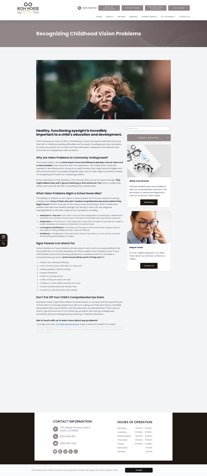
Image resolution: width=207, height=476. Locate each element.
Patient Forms (132, 8)
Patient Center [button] (149, 16)
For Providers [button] (167, 16)
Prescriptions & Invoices (156, 8)
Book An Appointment (109, 8)
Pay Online (179, 8)
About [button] (109, 16)
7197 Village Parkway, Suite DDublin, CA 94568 (75, 429)
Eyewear (133, 16)
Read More (149, 202)
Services (121, 16)
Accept (139, 470)
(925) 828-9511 (89, 8)
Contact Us (184, 16)
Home (99, 16)
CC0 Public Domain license (67, 324)
